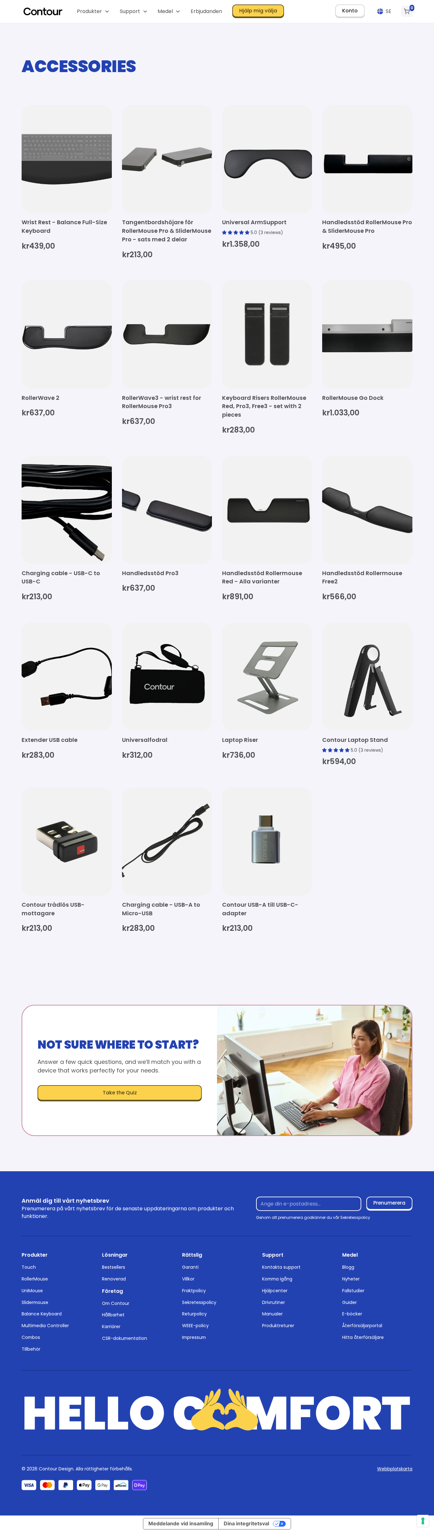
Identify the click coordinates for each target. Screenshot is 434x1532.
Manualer (272, 1314)
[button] (93, 11)
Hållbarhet (113, 1315)
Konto (350, 10)
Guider (349, 1302)
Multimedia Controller (45, 1325)
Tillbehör (31, 1349)
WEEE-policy (195, 1325)
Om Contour (115, 1303)
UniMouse (32, 1290)
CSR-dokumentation (124, 1338)
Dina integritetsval (246, 1524)
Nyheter (351, 1279)
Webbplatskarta (394, 1469)
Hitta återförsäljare (363, 1337)
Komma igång (277, 1279)
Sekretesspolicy (199, 1302)
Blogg (348, 1267)
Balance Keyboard (42, 1314)
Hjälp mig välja (258, 10)
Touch (29, 1267)
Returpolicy (194, 1314)
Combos (31, 1337)
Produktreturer (278, 1325)
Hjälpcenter (275, 1290)
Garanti (190, 1267)
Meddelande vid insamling (180, 1524)
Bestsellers (113, 1267)
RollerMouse (35, 1279)
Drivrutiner (273, 1302)
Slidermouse (35, 1302)
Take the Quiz (120, 1092)
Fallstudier (353, 1290)
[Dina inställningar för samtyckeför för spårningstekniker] (423, 1521)
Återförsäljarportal (362, 1325)
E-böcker (352, 1314)
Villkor (188, 1279)
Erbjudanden (206, 11)
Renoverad (114, 1279)
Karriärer (111, 1326)
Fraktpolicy (194, 1290)
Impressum (194, 1337)
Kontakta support (281, 1267)
